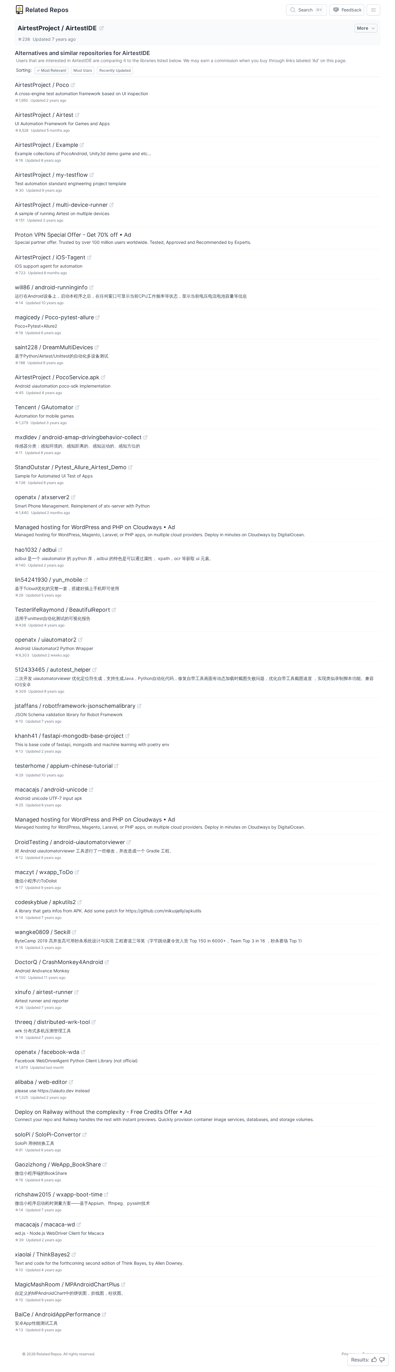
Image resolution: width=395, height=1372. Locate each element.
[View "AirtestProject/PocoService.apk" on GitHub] (103, 377)
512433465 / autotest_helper (53, 669)
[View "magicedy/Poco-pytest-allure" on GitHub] (97, 317)
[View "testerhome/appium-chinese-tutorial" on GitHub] (116, 765)
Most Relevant (51, 70)
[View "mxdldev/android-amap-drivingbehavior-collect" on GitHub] (145, 437)
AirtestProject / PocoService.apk (57, 377)
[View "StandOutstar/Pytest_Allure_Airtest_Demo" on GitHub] (130, 467)
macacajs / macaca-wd (45, 1224)
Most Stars (82, 70)
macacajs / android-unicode (51, 789)
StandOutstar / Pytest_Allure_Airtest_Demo (71, 467)
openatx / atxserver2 (42, 497)
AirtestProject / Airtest (44, 115)
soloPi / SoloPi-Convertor (48, 1134)
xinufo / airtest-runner (44, 992)
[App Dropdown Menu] (373, 9)
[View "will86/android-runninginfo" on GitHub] (91, 287)
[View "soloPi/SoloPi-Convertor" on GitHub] (84, 1134)
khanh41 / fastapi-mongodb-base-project (69, 736)
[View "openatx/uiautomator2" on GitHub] (80, 639)
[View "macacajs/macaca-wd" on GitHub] (78, 1224)
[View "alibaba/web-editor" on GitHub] (71, 1082)
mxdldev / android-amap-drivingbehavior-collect (78, 437)
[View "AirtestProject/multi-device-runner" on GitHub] (111, 204)
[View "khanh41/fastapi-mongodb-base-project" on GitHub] (127, 735)
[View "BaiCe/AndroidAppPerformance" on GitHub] (104, 1314)
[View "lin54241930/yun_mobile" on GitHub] (85, 579)
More (362, 28)
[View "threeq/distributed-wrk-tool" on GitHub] (93, 1022)
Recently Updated (115, 70)
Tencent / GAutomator (44, 407)
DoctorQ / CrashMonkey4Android (59, 962)
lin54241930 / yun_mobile (48, 579)
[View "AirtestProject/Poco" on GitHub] (72, 85)
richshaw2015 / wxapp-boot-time (58, 1194)
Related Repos (47, 10)
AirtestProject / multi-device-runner (61, 205)
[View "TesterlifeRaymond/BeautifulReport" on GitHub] (113, 609)
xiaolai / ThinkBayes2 (42, 1254)
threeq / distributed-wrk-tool (52, 1022)
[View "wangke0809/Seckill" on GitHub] (74, 932)
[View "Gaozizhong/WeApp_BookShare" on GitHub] (104, 1164)
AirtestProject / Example (46, 145)
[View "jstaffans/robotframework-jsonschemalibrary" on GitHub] (139, 705)
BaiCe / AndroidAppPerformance (57, 1314)
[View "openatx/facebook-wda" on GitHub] (83, 1052)
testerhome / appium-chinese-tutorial (64, 765)
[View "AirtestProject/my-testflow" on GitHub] (91, 174)
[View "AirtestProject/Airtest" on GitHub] (77, 115)
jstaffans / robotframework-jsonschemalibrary (75, 706)
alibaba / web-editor (41, 1082)
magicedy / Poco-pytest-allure (54, 317)
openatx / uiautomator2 (46, 639)
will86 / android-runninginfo (51, 287)
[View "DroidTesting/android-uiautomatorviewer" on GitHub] (128, 842)
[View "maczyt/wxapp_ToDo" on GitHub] (76, 872)
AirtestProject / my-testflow (51, 175)
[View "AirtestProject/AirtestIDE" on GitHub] (101, 28)
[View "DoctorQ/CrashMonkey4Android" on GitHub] (106, 962)
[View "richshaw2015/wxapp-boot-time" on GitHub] (106, 1194)
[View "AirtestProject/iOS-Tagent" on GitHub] (89, 257)
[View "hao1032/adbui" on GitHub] (60, 549)
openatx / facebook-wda (47, 1052)
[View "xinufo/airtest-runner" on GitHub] (76, 992)
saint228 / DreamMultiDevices (54, 347)
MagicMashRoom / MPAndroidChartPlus (67, 1284)
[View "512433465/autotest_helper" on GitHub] (94, 669)
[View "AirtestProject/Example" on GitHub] (81, 144)
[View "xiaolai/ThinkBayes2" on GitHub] (73, 1254)
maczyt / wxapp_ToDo (44, 872)
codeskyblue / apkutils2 (45, 902)
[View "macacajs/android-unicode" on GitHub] (91, 789)
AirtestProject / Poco (42, 85)
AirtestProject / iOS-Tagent (50, 257)
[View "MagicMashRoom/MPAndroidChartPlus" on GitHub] (123, 1284)
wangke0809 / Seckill (42, 932)
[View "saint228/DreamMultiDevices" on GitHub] (96, 347)
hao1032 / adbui (35, 549)
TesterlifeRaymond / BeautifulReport (62, 609)
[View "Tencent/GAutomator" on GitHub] (77, 407)
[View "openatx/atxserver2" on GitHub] (73, 497)
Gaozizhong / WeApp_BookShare (58, 1164)
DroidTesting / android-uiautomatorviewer (70, 842)
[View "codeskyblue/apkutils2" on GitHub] (79, 902)
